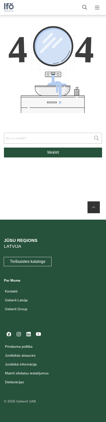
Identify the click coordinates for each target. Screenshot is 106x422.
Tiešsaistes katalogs (27, 261)
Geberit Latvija (16, 300)
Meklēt (53, 152)
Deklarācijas (14, 382)
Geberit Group (16, 309)
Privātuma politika (19, 346)
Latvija (12, 246)
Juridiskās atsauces (20, 355)
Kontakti (11, 291)
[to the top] (94, 207)
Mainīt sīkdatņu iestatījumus (27, 373)
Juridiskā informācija (21, 364)
